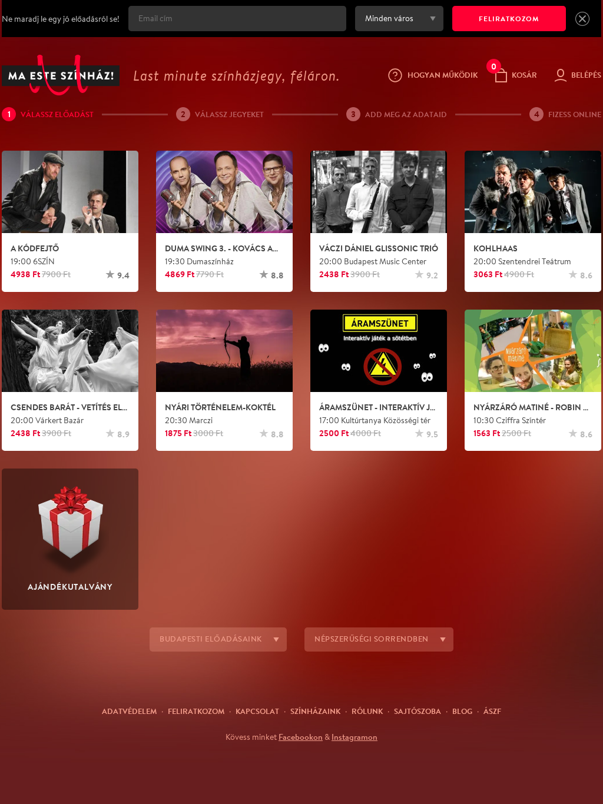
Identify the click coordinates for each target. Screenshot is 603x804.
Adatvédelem (129, 711)
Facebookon (301, 737)
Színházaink (315, 711)
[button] (582, 19)
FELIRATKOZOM (509, 19)
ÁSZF (492, 711)
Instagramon (354, 737)
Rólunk (367, 711)
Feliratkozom (196, 711)
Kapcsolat (257, 711)
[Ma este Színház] (61, 75)
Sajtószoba (417, 711)
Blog (462, 711)
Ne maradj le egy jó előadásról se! (61, 19)
